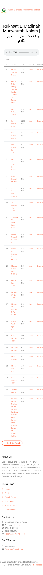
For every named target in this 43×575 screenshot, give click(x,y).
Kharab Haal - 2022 (13, 283)
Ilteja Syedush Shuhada (14, 179)
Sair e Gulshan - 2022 (14, 380)
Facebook (38, 565)
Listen (31, 70)
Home (7, 489)
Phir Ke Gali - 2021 (13, 368)
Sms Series (9, 501)
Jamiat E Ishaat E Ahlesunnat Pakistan (24, 10)
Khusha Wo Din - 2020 (14, 295)
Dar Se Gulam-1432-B (13, 111)
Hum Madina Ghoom (13, 135)
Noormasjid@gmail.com (15, 534)
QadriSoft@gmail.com (14, 549)
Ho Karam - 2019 (14, 123)
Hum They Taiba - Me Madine (13, 164)
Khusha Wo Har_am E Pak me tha (14, 309)
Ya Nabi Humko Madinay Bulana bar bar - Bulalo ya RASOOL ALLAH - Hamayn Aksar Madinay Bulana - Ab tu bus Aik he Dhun (14, 417)
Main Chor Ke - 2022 (14, 338)
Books (7, 493)
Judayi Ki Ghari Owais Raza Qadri (14, 222)
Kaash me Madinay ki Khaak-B (14, 254)
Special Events (11, 505)
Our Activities (10, 510)
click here (17, 525)
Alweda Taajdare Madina (14, 72)
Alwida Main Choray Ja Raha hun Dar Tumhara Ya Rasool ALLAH (14, 92)
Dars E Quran (10, 497)
